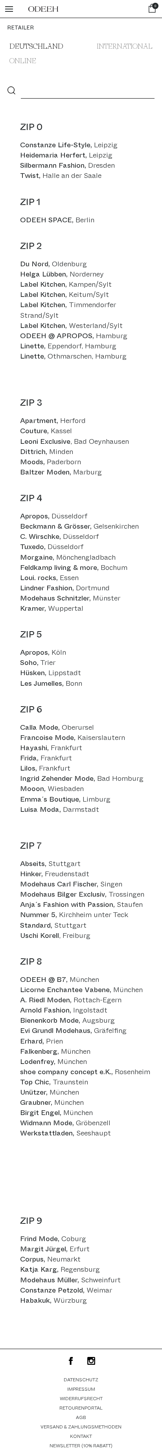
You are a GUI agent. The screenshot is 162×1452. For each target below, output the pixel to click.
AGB (81, 1417)
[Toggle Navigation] (9, 9)
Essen (49, 578)
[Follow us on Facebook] (71, 1361)
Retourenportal (81, 1408)
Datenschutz (81, 1379)
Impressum (81, 1389)
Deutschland (36, 47)
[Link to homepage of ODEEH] (43, 9)
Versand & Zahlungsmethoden (81, 1426)
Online (22, 61)
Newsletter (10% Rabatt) (81, 1445)
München (53, 1061)
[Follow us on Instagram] (91, 1361)
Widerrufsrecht (81, 1398)
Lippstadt (50, 673)
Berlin (84, 220)
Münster (70, 598)
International (125, 47)
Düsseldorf (53, 516)
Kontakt (81, 1436)
